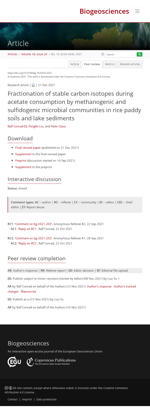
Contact (13, 399)
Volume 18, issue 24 (34, 54)
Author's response (99, 286)
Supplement (23, 154)
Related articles (130, 64)
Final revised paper (28, 148)
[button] (102, 54)
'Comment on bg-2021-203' (33, 224)
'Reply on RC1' (27, 229)
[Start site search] (139, 54)
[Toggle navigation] (137, 11)
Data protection (46, 399)
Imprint (27, 399)
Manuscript (28, 291)
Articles (12, 54)
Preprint (20, 160)
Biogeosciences (104, 11)
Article (75, 64)
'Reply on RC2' (27, 243)
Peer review (92, 64)
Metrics (110, 64)
